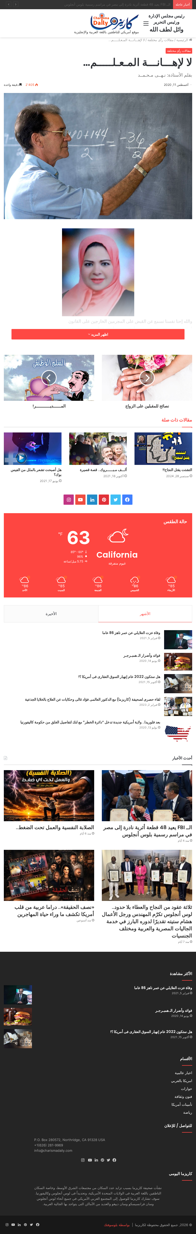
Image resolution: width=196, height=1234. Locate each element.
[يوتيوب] (89, 1160)
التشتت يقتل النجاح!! (177, 469)
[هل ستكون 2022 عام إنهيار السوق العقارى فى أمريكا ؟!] (178, 683)
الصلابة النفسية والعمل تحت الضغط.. (144, 4)
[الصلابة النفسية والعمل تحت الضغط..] (49, 795)
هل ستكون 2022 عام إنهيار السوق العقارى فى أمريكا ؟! (119, 676)
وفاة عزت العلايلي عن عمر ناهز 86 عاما (131, 632)
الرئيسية (182, 40)
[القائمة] (146, 25)
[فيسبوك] (113, 1160)
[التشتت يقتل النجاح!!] (163, 448)
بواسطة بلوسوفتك (117, 1225)
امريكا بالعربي (181, 1081)
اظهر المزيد (99, 334)
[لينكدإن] (95, 1160)
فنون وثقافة (183, 1097)
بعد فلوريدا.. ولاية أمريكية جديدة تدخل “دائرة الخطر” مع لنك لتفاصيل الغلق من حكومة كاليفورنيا (90, 722)
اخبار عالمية (183, 1073)
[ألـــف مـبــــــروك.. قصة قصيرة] (98, 448)
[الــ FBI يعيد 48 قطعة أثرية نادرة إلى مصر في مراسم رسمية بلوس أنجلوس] (147, 795)
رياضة (187, 1112)
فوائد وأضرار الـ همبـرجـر (142, 655)
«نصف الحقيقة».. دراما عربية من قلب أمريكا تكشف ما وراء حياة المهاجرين (54, 910)
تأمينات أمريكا (182, 1104)
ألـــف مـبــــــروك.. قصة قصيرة (103, 469)
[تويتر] (107, 1160)
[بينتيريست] (101, 1160)
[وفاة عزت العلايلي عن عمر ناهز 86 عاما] (178, 639)
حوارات (186, 1089)
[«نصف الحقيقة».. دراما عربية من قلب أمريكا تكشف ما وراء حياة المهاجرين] (49, 875)
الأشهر (145, 613)
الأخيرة (51, 613)
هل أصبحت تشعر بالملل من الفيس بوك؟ (36, 472)
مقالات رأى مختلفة (161, 40)
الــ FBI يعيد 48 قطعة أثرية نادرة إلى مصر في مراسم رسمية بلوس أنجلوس (147, 831)
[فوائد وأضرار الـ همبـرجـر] (178, 662)
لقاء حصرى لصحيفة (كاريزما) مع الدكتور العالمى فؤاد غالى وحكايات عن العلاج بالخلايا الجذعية (92, 699)
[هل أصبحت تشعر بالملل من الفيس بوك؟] (33, 448)
